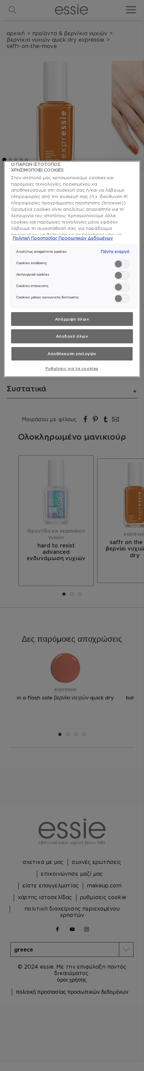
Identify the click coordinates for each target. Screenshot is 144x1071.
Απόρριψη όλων (72, 319)
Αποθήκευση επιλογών (72, 353)
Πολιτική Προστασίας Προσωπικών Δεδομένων (63, 238)
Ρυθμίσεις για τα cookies (72, 368)
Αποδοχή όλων (72, 336)
